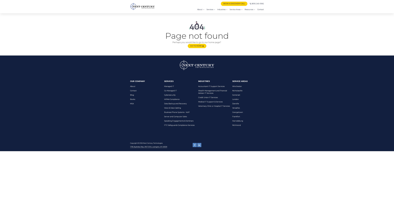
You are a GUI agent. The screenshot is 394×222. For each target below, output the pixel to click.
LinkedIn (199, 145)
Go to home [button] (196, 46)
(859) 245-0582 (257, 4)
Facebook (195, 145)
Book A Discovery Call (234, 4)
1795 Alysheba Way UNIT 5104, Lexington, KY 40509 (148, 147)
